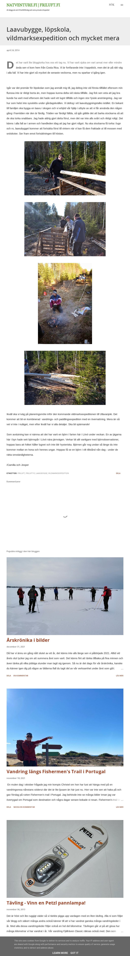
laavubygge (41, 473)
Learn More (60, 952)
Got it (74, 952)
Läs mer (119, 675)
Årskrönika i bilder (28, 640)
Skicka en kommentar (24, 807)
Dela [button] (118, 473)
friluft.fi (30, 473)
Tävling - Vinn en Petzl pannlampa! (46, 903)
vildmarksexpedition (58, 473)
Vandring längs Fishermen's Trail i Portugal (56, 771)
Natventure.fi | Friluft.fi (33, 5)
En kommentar (20, 675)
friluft (21, 473)
